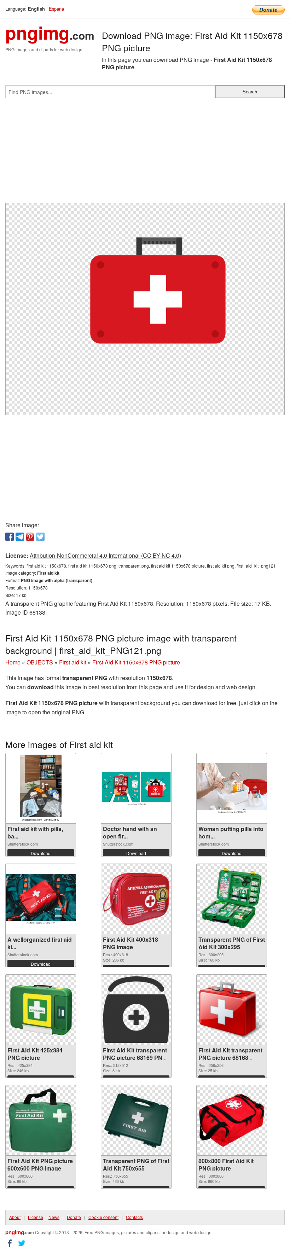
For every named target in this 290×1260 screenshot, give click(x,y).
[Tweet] (40, 537)
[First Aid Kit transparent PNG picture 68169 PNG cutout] (136, 1009)
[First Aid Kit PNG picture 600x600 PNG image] (40, 1120)
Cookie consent (103, 1217)
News (53, 1217)
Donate (74, 1217)
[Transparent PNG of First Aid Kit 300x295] (231, 898)
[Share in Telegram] (20, 537)
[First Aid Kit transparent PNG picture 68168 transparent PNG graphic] (231, 1009)
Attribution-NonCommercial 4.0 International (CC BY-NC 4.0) (105, 555)
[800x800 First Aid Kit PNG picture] (231, 1120)
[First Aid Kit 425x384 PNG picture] (40, 1010)
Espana (56, 8)
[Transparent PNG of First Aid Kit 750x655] (136, 1121)
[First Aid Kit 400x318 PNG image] (136, 899)
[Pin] (30, 537)
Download (41, 853)
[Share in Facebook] (9, 537)
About (15, 1217)
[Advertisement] (145, 153)
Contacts (134, 1217)
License (35, 1217)
